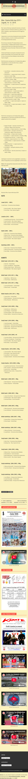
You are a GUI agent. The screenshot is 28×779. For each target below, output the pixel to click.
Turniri (10, 491)
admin (12, 24)
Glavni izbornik (7, 14)
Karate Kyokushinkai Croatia (16, 770)
